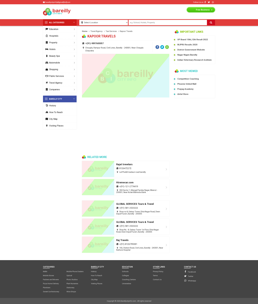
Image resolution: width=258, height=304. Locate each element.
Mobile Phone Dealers (75, 271)
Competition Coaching (188, 79)
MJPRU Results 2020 (187, 44)
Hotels (52, 49)
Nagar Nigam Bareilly (187, 55)
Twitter (190, 276)
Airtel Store (182, 94)
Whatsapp (192, 281)
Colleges (125, 275)
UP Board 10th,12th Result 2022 (192, 39)
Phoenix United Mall (186, 84)
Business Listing (203, 10)
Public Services (56, 76)
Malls (45, 271)
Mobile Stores (48, 275)
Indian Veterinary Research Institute (194, 60)
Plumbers (46, 288)
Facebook (192, 272)
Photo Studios (72, 280)
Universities (126, 284)
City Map (53, 119)
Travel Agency (55, 83)
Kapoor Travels (126, 31)
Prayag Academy (185, 89)
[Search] (211, 22)
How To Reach (56, 112)
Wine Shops (71, 292)
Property (53, 42)
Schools (125, 271)
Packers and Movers (51, 280)
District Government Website (191, 50)
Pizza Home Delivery (51, 284)
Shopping (53, 69)
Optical (69, 275)
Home (84, 31)
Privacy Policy (158, 271)
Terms (155, 275)
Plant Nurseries (72, 284)
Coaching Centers (129, 280)
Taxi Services (111, 31)
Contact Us (157, 280)
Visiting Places (56, 125)
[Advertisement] (129, 12)
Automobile (54, 62)
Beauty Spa (54, 56)
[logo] (57, 11)
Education (53, 29)
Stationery (70, 288)
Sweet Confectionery (51, 292)
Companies (54, 89)
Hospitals (53, 36)
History (52, 105)
